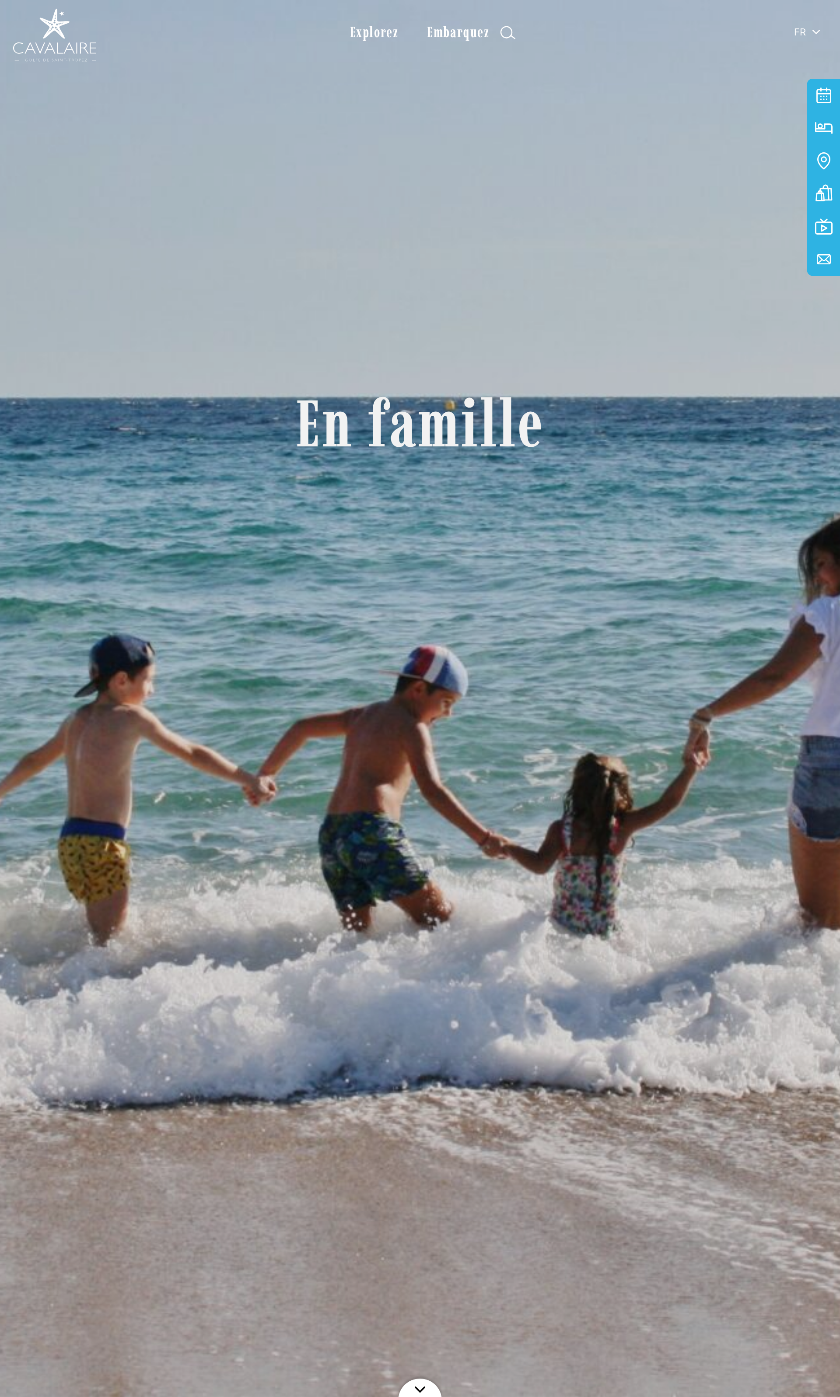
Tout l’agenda (823, 95)
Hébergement (823, 128)
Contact (823, 259)
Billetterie (823, 193)
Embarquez (458, 32)
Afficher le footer (420, 1386)
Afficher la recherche (508, 32)
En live (823, 226)
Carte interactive (823, 160)
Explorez (374, 32)
